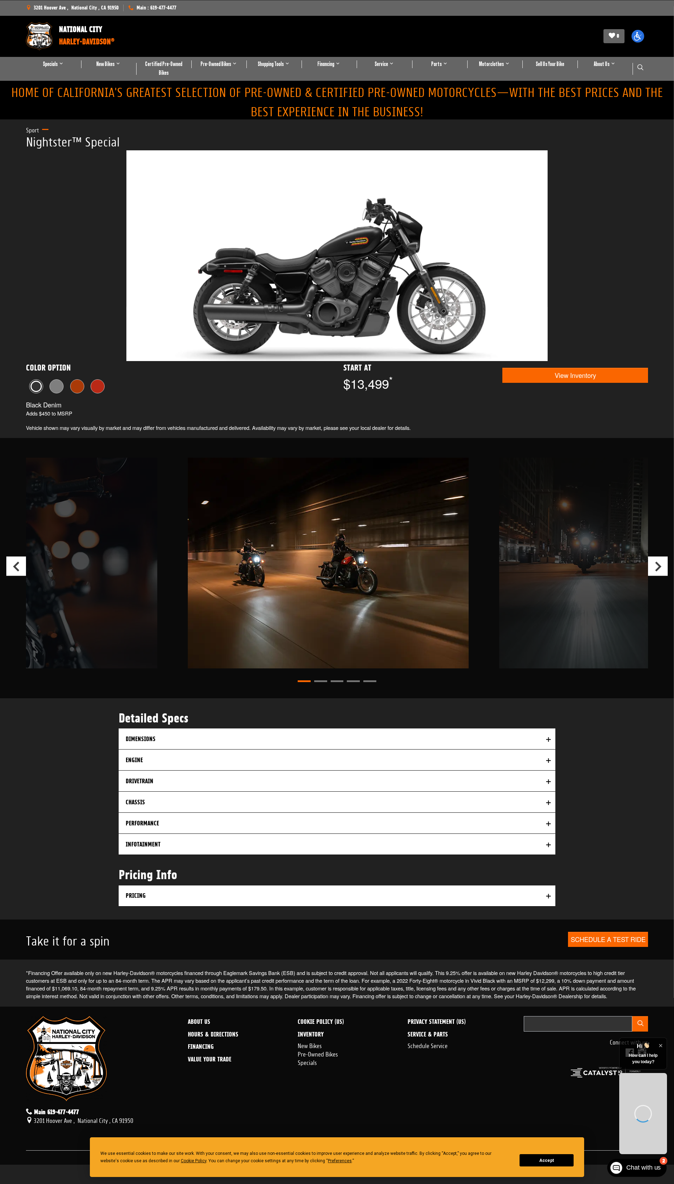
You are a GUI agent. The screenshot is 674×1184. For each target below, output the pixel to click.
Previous (16, 566)
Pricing (136, 895)
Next (657, 566)
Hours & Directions (213, 1034)
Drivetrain (139, 781)
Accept (546, 1160)
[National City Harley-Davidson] (39, 36)
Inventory (311, 1034)
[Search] (640, 1023)
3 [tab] (337, 681)
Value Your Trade (209, 1059)
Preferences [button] (340, 1160)
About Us (199, 1021)
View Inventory (575, 375)
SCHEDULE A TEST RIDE (608, 939)
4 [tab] (353, 681)
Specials (307, 1061)
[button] (638, 36)
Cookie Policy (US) (321, 1021)
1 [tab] (304, 681)
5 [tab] (369, 681)
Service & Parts (428, 1034)
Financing (201, 1046)
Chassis (135, 802)
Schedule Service (428, 1044)
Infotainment (143, 844)
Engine (134, 760)
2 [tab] (320, 681)
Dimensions (141, 739)
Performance (142, 823)
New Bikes (310, 1044)
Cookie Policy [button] (193, 1160)
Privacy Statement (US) (437, 1021)
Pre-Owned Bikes (318, 1053)
